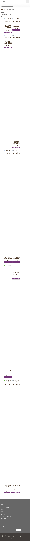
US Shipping (3, 514)
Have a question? (6, 507)
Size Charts (3, 518)
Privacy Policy (4, 524)
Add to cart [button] (8, 32)
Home (2, 9)
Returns (3, 509)
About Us (3, 526)
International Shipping (6, 516)
